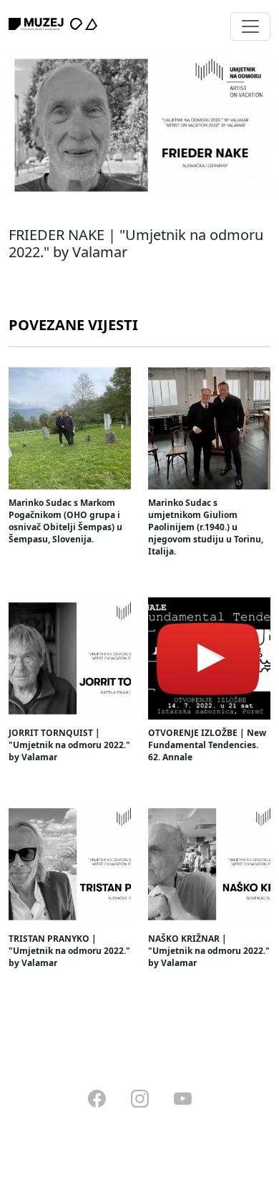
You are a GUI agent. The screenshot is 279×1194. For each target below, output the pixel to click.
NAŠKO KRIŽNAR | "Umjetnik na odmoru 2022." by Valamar (209, 950)
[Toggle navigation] (250, 26)
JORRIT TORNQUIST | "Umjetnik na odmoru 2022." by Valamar (69, 745)
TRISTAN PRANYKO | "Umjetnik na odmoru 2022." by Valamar (69, 950)
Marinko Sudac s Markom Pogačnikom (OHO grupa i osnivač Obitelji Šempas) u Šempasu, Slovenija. (65, 521)
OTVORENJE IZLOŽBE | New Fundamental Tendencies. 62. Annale (207, 745)
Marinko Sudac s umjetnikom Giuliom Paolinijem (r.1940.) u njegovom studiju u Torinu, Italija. (205, 527)
